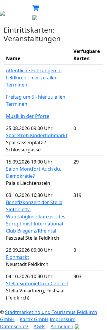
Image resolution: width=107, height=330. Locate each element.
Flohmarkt (17, 257)
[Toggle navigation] (75, 13)
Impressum (62, 319)
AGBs (39, 326)
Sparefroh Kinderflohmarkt (36, 135)
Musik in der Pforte (27, 116)
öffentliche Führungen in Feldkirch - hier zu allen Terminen (34, 77)
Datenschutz (14, 326)
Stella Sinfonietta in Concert (37, 283)
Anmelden (62, 326)
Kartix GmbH (34, 319)
